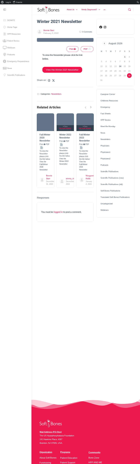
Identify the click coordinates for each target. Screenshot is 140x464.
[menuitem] (2, 2)
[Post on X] (53, 80)
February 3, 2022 (51, 33)
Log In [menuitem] (8, 2)
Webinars (104, 210)
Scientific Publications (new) (112, 178)
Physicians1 (105, 152)
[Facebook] (100, 28)
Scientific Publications (109, 171)
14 (120, 66)
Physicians (104, 146)
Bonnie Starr (48, 30)
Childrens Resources (109, 101)
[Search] (129, 9)
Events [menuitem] (19, 2)
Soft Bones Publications (110, 191)
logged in (58, 212)
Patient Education (68, 458)
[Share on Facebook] (49, 80)
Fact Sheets (105, 113)
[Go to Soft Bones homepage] (48, 9)
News (102, 133)
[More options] (104, 9)
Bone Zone (93, 458)
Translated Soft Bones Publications (115, 197)
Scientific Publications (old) (111, 184)
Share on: (41, 80)
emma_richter (72, 178)
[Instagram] (105, 28)
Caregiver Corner (107, 94)
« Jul (104, 43)
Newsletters (56, 94)
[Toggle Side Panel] (4, 9)
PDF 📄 (87, 49)
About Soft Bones (48, 458)
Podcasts (104, 165)
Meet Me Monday (107, 126)
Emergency (105, 107)
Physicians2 (105, 158)
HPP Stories (105, 120)
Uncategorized (106, 203)
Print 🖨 (72, 49)
